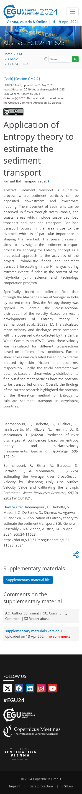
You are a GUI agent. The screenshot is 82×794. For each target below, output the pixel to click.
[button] (46, 59)
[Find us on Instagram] (41, 689)
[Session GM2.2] (27, 78)
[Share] (75, 556)
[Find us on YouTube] (52, 689)
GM (19, 54)
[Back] (8, 78)
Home (7, 54)
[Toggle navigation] (73, 11)
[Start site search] (75, 59)
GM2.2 (13, 59)
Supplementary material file (28, 579)
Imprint (14, 786)
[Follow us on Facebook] (19, 689)
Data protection (41, 786)
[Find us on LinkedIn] (30, 689)
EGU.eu (67, 786)
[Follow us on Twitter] (7, 689)
